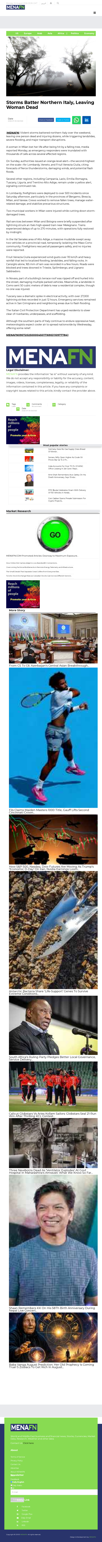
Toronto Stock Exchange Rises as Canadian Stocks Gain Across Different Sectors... (39, 576)
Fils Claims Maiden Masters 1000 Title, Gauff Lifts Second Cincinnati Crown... (49, 811)
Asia (50, 33)
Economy (89, 33)
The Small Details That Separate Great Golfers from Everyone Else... (33, 572)
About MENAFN (18, 1472)
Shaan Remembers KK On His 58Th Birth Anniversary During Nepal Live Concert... (52, 1309)
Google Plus (26, 1514)
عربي (43, 3)
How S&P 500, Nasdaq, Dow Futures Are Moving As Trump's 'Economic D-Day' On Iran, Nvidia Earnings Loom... (51, 868)
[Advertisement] (51, 22)
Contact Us (15, 1464)
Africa (61, 33)
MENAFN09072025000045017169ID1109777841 (37, 334)
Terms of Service (18, 1457)
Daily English (18, 1482)
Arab (39, 33)
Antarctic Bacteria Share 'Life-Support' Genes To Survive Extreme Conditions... (48, 992)
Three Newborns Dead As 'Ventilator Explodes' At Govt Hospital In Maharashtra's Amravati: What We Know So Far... (51, 1171)
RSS (23, 1525)
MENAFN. (23, 1534)
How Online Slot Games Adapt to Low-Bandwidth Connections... (32, 563)
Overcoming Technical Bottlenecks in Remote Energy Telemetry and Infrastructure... (40, 567)
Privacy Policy (17, 1461)
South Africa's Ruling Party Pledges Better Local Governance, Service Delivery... (52, 1058)
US (13, 33)
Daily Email (26, 1518)
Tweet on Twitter (63, 120)
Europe (27, 33)
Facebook (25, 1507)
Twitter (24, 1510)
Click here (28, 1443)
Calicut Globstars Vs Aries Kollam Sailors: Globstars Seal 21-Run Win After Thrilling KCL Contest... (52, 1115)
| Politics (74, 33)
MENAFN (13, 132)
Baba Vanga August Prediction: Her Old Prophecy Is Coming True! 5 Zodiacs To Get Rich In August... (51, 1366)
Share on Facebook (46, 120)
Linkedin (25, 1521)
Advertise (15, 1468)
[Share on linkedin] (86, 120)
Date (10, 118)
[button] (51, 3)
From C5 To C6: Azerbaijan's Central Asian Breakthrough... (49, 665)
